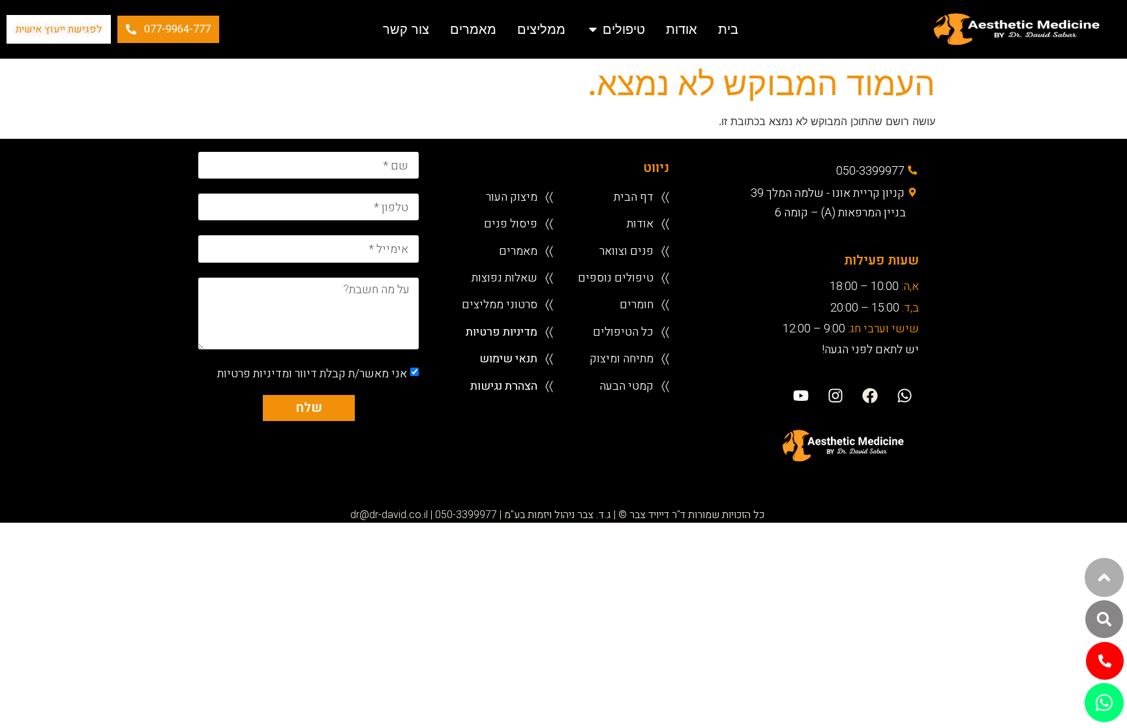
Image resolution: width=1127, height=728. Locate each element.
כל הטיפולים (623, 331)
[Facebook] (870, 396)
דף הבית (634, 196)
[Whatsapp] (905, 396)
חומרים (637, 304)
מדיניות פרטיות (501, 331)
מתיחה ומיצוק (622, 358)
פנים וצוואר (626, 250)
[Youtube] (801, 396)
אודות (640, 223)
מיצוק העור (511, 196)
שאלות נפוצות (504, 277)
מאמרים (518, 250)
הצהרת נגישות (503, 385)
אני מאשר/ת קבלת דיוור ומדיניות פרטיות (312, 373)
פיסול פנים (510, 223)
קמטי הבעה (626, 385)
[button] (1104, 619)
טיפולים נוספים (616, 277)
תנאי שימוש (508, 358)
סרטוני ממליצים (499, 304)
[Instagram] (835, 396)
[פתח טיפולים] (592, 29)
